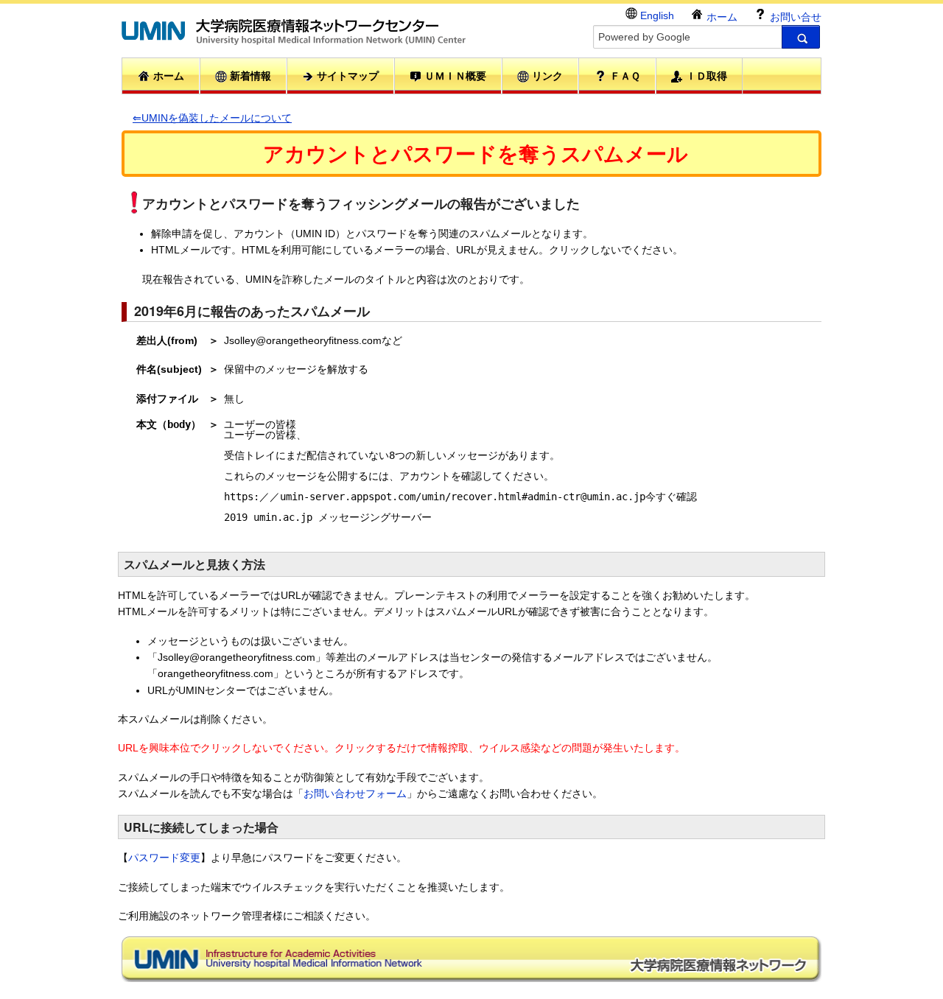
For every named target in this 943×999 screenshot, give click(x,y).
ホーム (720, 17)
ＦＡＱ (623, 76)
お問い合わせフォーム (355, 793)
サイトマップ (346, 76)
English (655, 15)
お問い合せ (794, 17)
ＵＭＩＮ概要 (453, 76)
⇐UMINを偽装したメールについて (212, 118)
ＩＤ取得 (705, 76)
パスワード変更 (164, 857)
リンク (546, 76)
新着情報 (249, 76)
